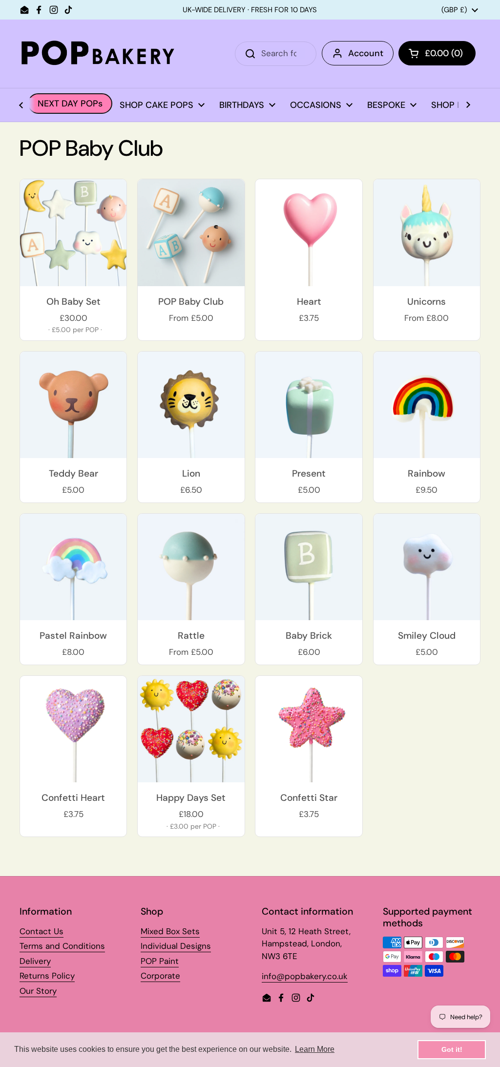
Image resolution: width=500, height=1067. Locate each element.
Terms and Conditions (62, 946)
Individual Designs (176, 946)
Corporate (160, 975)
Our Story (38, 990)
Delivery (35, 961)
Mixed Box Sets (170, 931)
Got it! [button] (451, 1049)
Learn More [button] (314, 1049)
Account (365, 53)
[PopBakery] (98, 53)
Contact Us (41, 931)
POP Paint (160, 961)
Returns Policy (47, 975)
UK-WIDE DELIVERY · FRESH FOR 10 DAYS (250, 10)
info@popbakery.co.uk (305, 976)
